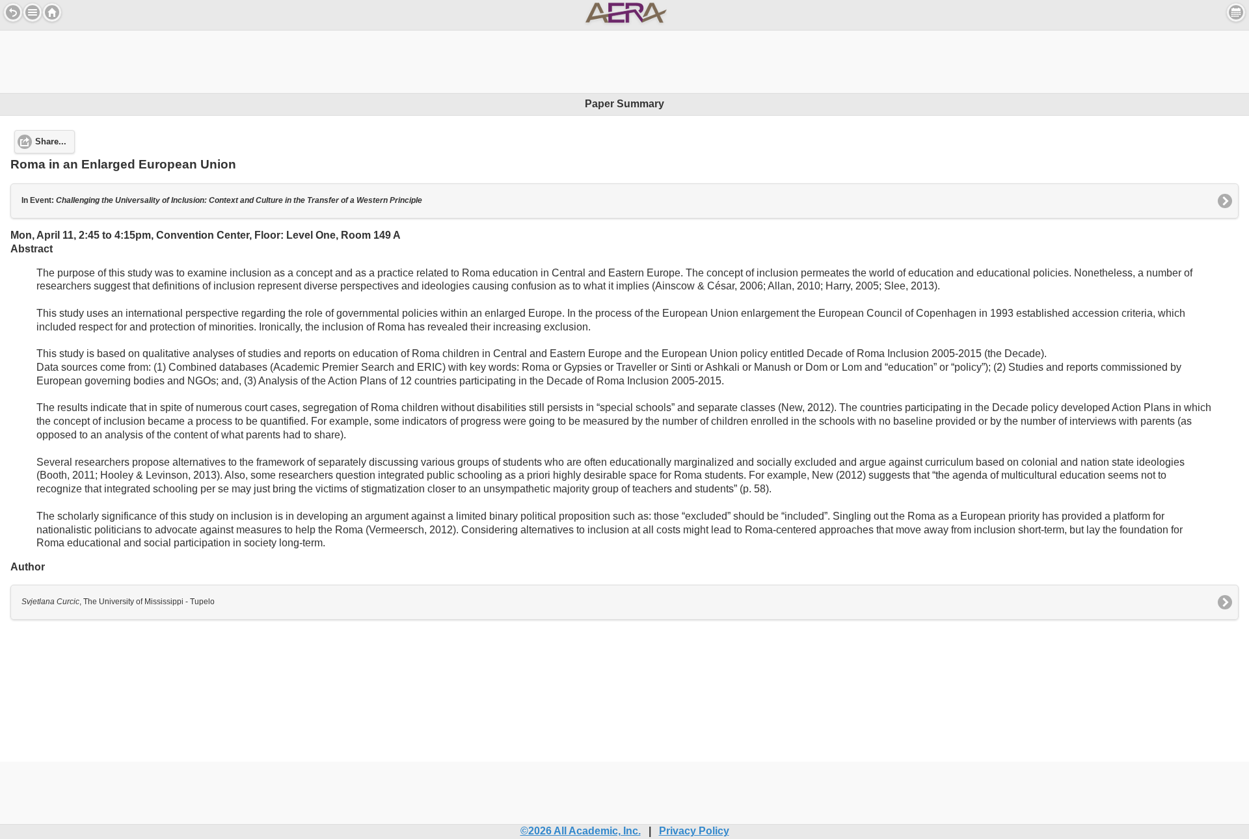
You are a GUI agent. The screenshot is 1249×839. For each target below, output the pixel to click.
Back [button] (13, 12)
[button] (32, 12)
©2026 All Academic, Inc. (580, 830)
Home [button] (52, 12)
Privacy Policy (694, 830)
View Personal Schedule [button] (1236, 12)
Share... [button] (50, 141)
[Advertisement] (624, 60)
